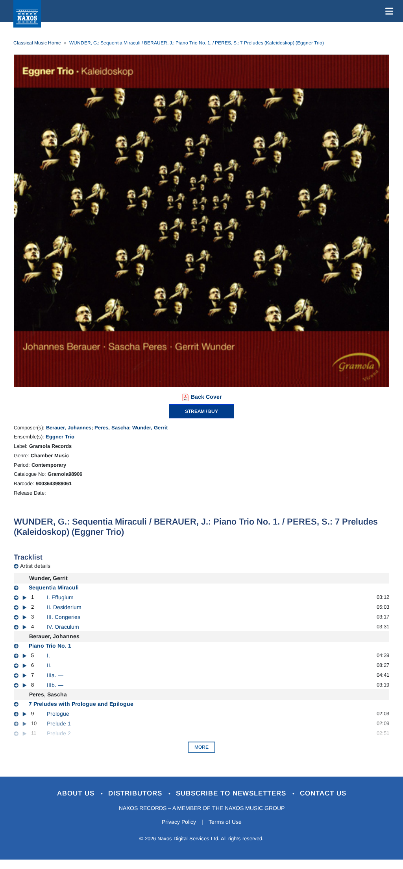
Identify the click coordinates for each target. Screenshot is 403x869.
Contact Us (323, 793)
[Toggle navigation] (387, 11)
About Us (77, 793)
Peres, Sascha (111, 428)
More (201, 747)
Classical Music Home (37, 43)
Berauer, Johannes (68, 428)
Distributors (136, 793)
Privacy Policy (179, 822)
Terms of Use (225, 822)
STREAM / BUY (201, 411)
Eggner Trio (60, 437)
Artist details (35, 566)
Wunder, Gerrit (150, 428)
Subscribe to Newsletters (232, 793)
